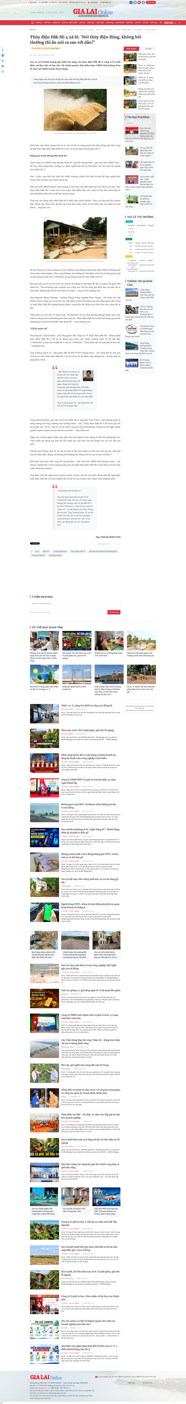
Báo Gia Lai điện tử (93, 13)
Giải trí (138, 22)
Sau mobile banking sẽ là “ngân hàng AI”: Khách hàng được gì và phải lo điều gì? (90, 831)
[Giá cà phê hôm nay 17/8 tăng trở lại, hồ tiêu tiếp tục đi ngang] (44, 1147)
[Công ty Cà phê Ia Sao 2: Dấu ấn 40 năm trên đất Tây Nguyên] (44, 1230)
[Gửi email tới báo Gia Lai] (143, 2)
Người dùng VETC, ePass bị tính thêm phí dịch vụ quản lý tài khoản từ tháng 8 (90, 906)
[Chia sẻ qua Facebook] (2, 50)
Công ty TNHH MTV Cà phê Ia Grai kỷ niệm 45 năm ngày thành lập (88, 781)
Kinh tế (82, 22)
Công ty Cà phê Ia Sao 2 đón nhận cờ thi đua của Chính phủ (90, 1298)
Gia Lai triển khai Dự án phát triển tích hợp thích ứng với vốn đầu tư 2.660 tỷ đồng (106, 955)
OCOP (71, 30)
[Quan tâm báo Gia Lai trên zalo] (135, 2)
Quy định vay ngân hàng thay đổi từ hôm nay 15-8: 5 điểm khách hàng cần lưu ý (89, 1348)
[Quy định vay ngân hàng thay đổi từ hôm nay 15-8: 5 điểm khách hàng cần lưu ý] (44, 1354)
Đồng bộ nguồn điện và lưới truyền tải (74, 688)
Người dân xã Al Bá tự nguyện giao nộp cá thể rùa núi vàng (138, 201)
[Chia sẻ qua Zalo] (2, 55)
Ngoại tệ (128, 239)
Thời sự (39, 22)
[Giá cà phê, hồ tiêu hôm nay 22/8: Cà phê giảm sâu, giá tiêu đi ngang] (130, 104)
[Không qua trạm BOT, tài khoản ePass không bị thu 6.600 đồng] (44, 812)
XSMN (152, 706)
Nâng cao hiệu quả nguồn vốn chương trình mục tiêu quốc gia (146, 93)
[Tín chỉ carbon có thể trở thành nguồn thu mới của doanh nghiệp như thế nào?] (44, 1329)
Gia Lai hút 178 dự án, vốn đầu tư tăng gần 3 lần (74, 1210)
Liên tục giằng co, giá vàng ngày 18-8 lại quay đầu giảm (90, 990)
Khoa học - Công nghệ (115, 22)
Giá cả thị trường (150, 30)
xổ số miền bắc (130, 706)
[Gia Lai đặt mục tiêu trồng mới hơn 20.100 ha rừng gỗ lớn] (44, 887)
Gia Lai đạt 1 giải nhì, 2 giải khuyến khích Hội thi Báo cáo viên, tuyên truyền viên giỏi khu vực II (139, 183)
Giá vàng (90, 30)
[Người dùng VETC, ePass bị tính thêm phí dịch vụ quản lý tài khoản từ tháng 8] (44, 912)
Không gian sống (67, 1047)
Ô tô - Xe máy (80, 30)
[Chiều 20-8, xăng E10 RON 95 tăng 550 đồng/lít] (130, 80)
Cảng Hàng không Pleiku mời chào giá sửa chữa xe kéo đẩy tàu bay (139, 295)
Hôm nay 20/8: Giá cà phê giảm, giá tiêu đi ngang (147, 56)
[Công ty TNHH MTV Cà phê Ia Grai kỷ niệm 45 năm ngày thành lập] (44, 788)
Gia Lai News (170, 23)
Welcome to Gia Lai (78, 2)
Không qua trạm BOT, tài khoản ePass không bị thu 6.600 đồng (88, 806)
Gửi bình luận (114, 612)
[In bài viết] (2, 71)
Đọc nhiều (131, 49)
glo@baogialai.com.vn (42, 1388)
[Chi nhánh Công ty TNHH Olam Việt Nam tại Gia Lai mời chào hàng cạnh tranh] (131, 329)
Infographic (106, 2)
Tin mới (148, 49)
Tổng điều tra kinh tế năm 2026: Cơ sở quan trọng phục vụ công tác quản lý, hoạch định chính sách (90, 1091)
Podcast (64, 2)
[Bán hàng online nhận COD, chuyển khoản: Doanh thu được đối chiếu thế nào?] (44, 940)
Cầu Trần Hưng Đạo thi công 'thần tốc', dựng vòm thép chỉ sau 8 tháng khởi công (90, 1042)
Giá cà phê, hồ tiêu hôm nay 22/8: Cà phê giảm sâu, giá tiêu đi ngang (146, 105)
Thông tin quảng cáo (139, 283)
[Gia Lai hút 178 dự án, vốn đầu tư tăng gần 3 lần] (75, 1196)
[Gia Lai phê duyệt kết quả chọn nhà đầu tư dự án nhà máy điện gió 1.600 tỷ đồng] (44, 1255)
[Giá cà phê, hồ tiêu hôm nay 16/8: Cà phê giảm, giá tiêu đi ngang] (44, 1279)
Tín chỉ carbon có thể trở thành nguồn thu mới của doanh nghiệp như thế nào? (88, 1323)
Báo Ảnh (44, 2)
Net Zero (98, 30)
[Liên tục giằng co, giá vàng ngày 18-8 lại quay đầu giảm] (44, 998)
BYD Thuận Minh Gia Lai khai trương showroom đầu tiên (139, 365)
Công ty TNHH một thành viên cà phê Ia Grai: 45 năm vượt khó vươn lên (89, 1017)
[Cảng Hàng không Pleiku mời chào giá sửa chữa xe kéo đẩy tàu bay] (131, 292)
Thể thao (153, 22)
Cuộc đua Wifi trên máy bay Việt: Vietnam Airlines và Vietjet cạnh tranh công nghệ (106, 1211)
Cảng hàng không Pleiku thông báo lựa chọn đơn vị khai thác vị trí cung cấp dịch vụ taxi (139, 348)
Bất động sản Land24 (142, 706)
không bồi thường (55, 555)
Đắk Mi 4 (46, 551)
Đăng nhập (151, 2)
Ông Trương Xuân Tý (78, 551)
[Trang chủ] (32, 22)
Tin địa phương (138, 117)
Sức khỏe (100, 22)
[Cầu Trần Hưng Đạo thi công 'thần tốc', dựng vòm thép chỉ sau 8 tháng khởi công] (44, 1048)
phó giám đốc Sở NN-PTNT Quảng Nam (103, 551)
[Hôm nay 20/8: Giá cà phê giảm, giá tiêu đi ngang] (130, 57)
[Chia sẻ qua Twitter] (2, 60)
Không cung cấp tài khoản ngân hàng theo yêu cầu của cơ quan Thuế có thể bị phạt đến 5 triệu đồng (43, 657)
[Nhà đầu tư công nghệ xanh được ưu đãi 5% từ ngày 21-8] (44, 674)
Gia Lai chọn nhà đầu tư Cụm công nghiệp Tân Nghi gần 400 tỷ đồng (88, 967)
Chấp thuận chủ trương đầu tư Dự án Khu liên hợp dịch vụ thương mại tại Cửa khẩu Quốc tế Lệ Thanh (75, 955)
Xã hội (145, 22)
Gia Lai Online (46, 1377)
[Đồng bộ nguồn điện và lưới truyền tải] (76, 674)
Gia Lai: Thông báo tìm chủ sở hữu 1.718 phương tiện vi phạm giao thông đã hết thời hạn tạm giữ (139, 313)
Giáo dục (90, 22)
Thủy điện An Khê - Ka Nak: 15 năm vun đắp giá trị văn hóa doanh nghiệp (90, 1116)
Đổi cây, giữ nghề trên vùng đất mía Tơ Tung (85, 1065)
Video (35, 2)
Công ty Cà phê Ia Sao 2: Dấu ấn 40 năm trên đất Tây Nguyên (89, 1223)
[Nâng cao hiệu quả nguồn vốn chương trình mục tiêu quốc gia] (130, 92)
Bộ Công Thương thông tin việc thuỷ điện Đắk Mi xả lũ (57, 83)
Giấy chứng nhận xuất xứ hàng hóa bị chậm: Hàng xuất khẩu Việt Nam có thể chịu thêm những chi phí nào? (108, 690)
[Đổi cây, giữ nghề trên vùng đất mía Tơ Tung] (44, 1073)
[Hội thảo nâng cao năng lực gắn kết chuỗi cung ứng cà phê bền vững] (44, 1172)
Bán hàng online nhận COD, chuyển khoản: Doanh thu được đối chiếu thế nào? (44, 954)
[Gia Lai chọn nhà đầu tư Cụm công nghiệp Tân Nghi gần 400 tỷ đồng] (44, 973)
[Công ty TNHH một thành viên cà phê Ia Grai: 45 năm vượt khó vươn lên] (44, 1023)
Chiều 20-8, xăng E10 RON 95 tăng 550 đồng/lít (145, 80)
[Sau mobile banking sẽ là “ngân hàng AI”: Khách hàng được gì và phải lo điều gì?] (44, 837)
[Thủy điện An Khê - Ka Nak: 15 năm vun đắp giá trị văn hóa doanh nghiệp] (44, 1122)
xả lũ (37, 551)
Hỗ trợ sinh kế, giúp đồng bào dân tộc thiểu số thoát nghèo (147, 152)
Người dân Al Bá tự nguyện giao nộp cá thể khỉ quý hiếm (147, 166)
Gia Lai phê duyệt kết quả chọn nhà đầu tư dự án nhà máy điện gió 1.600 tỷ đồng (89, 1248)
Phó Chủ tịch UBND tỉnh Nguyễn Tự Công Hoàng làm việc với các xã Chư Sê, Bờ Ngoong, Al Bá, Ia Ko (139, 134)
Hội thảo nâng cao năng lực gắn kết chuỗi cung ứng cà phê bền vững (90, 1166)
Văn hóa (129, 22)
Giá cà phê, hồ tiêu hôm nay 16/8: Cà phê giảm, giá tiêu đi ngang (90, 1273)
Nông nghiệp (108, 30)
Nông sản (129, 221)
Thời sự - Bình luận (69, 22)
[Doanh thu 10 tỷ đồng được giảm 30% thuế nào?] (109, 640)
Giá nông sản (138, 30)
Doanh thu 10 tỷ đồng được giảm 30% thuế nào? (108, 654)
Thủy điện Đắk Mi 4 (38, 555)
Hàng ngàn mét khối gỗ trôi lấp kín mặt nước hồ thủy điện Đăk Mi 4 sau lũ (65, 79)
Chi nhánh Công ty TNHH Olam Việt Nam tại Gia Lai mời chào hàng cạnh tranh (139, 331)
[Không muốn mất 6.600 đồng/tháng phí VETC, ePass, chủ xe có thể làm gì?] (44, 862)
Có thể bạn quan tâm (47, 627)
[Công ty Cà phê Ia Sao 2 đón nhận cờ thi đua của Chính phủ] (44, 1304)
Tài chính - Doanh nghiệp (123, 30)
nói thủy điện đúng (60, 551)
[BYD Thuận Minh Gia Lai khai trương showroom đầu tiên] (131, 363)
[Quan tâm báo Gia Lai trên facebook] (131, 2)
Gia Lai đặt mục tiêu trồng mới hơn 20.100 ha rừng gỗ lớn (89, 881)
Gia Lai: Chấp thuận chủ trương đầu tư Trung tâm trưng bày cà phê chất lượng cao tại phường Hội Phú (44, 1211)
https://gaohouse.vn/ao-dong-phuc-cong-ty (140, 710)
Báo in (54, 2)
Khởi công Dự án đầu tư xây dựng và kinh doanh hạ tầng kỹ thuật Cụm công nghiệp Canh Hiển (88, 757)
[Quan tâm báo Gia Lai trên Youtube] (139, 2)
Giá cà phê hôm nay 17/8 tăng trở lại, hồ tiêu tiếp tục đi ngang (90, 1141)
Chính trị (56, 22)
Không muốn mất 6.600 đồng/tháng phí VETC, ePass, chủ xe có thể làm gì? (90, 856)
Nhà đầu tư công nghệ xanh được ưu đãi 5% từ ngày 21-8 (44, 688)
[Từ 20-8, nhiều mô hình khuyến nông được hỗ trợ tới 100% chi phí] (130, 68)
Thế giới (47, 22)
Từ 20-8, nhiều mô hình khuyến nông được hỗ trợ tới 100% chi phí (146, 69)
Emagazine (94, 2)
